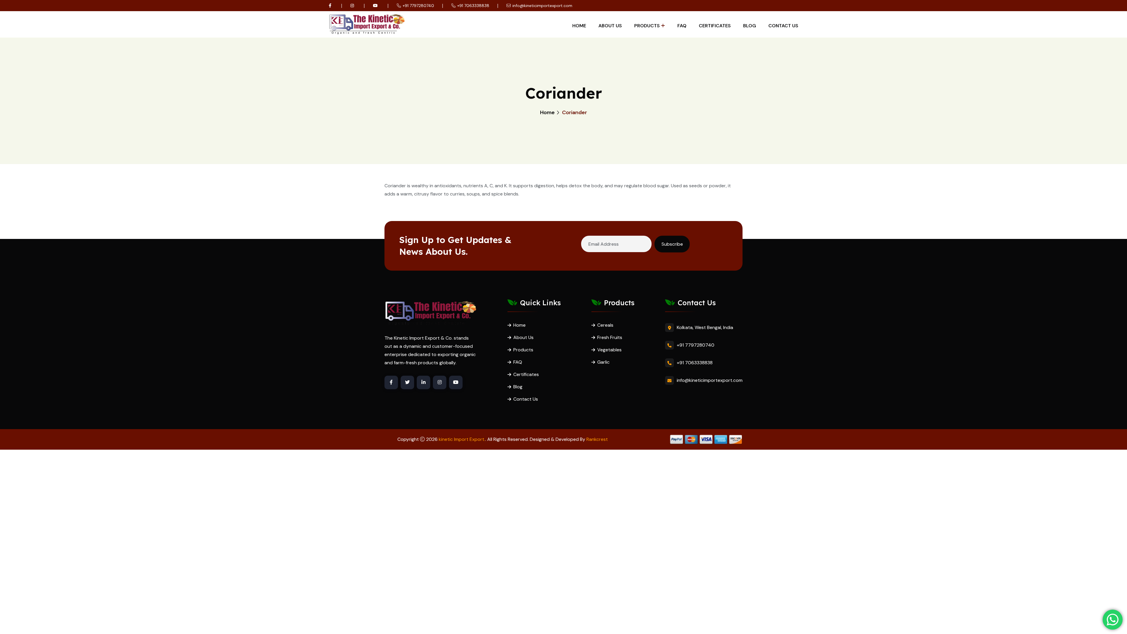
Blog (749, 26)
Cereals (605, 325)
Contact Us (783, 26)
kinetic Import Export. (462, 439)
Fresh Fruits (609, 337)
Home (579, 26)
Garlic (603, 362)
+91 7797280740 (418, 5)
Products (647, 26)
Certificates (715, 26)
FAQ (681, 26)
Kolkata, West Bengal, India (705, 327)
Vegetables (609, 350)
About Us (610, 26)
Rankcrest (597, 439)
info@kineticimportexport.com (542, 5)
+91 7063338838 (473, 5)
